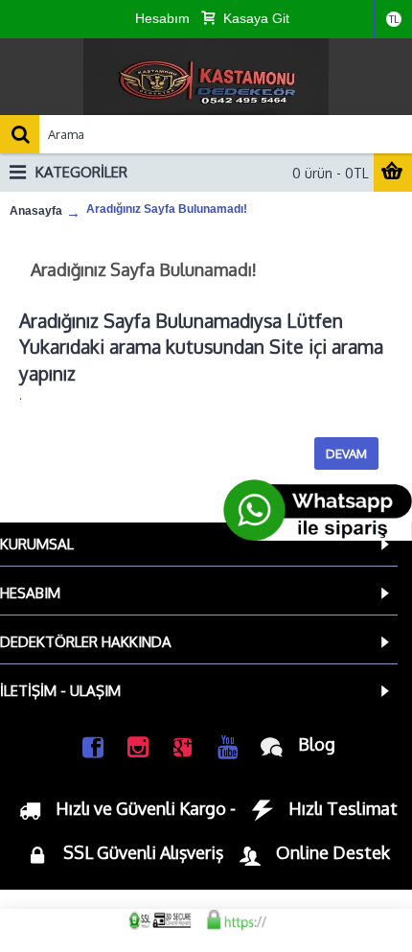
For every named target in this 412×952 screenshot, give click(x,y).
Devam (346, 453)
